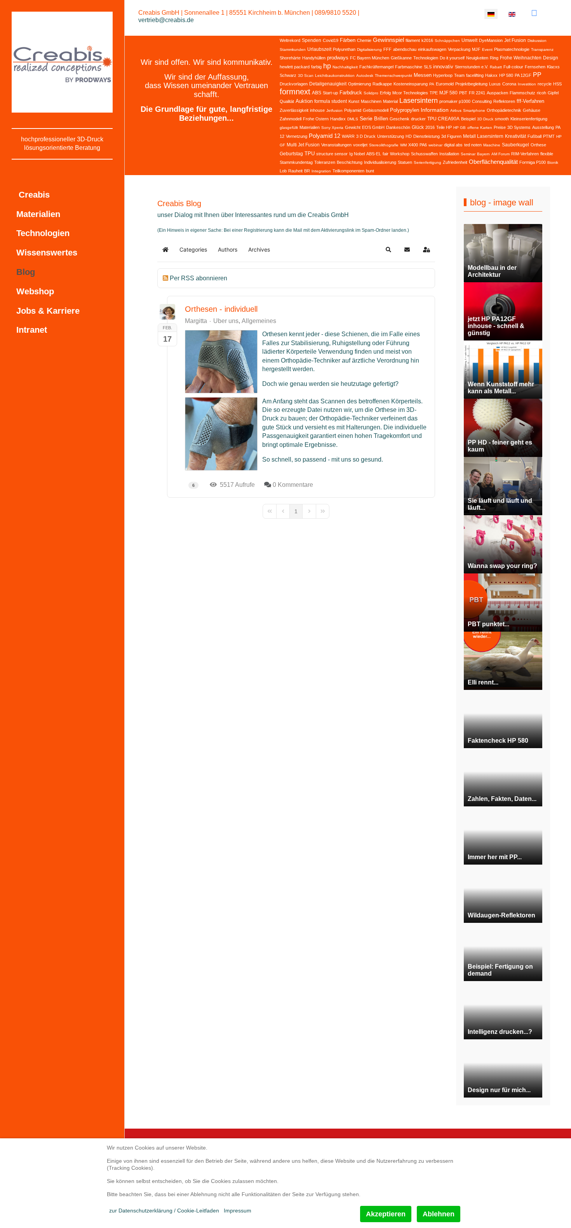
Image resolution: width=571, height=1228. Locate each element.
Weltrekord (290, 40)
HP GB (459, 127)
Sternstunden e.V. (471, 66)
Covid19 (330, 40)
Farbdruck (350, 93)
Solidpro (371, 93)
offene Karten (479, 127)
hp (327, 66)
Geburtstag (291, 153)
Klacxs (553, 66)
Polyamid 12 (324, 135)
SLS (428, 66)
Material (390, 101)
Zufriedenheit (455, 162)
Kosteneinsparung (410, 84)
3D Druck (485, 119)
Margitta (196, 321)
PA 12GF (523, 75)
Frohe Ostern (316, 118)
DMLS (352, 119)
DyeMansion (491, 40)
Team (459, 75)
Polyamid (352, 110)
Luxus (495, 84)
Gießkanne (401, 58)
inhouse (317, 110)
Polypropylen (404, 110)
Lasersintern (418, 100)
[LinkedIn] (534, 13)
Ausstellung (543, 127)
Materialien (309, 127)
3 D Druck (366, 136)
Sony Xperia (332, 127)
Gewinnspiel (388, 39)
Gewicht (352, 127)
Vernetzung (296, 136)
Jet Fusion (515, 40)
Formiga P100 (532, 162)
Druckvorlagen (294, 84)
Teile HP (444, 127)
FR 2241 (477, 92)
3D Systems (519, 127)
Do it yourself (452, 58)
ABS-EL (373, 153)
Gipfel (553, 92)
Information (435, 110)
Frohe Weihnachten (520, 58)
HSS (557, 84)
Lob (283, 170)
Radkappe (382, 84)
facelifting (475, 75)
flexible (546, 153)
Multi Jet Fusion (303, 145)
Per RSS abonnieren (198, 278)
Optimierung (359, 84)
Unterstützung (390, 136)
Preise (500, 127)
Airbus (455, 110)
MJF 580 (448, 93)
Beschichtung (349, 162)
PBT (463, 92)
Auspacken (497, 92)
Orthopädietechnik (504, 110)
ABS (316, 93)
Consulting (482, 101)
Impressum (237, 1210)
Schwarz (288, 75)
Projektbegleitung (471, 84)
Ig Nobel (357, 153)
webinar (435, 145)
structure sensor (332, 153)
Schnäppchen (447, 40)
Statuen (405, 162)
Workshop (399, 153)
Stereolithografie (384, 145)
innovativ (443, 66)
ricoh (541, 92)
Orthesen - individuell (221, 309)
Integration (321, 171)
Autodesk (364, 75)
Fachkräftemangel (376, 66)
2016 (430, 127)
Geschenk (399, 118)
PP (537, 74)
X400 (413, 144)
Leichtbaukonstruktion (335, 75)
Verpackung (459, 49)
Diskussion (537, 40)
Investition (527, 84)
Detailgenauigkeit (327, 84)
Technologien (425, 58)
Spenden (311, 40)
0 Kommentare (293, 484)
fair (385, 153)
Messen (423, 75)
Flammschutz (522, 92)
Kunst (353, 101)
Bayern (483, 154)
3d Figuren (451, 136)
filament (413, 40)
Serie (366, 118)
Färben (347, 40)
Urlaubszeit (319, 49)
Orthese (538, 144)
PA (431, 84)
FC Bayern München (369, 58)
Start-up (330, 92)
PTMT (549, 136)
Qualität (287, 101)
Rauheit (295, 170)
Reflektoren (504, 101)
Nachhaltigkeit (345, 67)
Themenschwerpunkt (393, 75)
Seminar (468, 154)
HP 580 (506, 75)
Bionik (552, 162)
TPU (310, 153)
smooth (502, 118)
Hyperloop (443, 75)
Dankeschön (398, 127)
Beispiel (468, 118)
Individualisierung (380, 162)
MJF (476, 49)
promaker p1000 (454, 101)
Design (550, 58)
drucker (418, 118)
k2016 (427, 40)
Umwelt (469, 40)
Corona (509, 84)
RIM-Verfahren (525, 153)
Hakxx (491, 75)
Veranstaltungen (336, 144)
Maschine (491, 145)
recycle (545, 84)
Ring (494, 58)
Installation (449, 153)
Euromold (445, 84)
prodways (337, 58)
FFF (387, 49)
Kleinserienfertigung (528, 118)
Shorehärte (290, 58)
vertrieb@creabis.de (166, 20)
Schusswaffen (424, 153)
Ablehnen (438, 1214)
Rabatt (496, 67)
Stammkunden (293, 49)
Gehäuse (531, 110)
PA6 (423, 144)
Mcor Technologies (410, 92)
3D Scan (305, 75)
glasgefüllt (289, 127)
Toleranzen (324, 162)
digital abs (453, 144)
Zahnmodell (290, 118)
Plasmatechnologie (511, 49)
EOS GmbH (373, 127)
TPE (434, 92)
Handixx (338, 118)
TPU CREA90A (443, 119)
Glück (418, 127)
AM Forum (500, 154)
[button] (388, 249)
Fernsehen (535, 66)
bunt (370, 170)
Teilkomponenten (348, 170)
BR (307, 170)
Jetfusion (334, 110)
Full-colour (513, 66)
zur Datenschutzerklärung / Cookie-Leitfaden (164, 1210)
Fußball (534, 136)
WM (403, 145)
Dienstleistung (426, 136)
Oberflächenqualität (493, 161)
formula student (330, 101)
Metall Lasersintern (483, 136)
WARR (348, 136)
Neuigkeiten (477, 58)
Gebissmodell (375, 110)
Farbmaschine (408, 66)
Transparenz (542, 49)
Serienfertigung (427, 162)
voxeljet (360, 144)
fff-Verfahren (530, 101)
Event (487, 49)
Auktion (304, 101)
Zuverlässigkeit (294, 110)
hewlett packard (295, 66)
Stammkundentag (296, 162)
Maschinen (371, 101)
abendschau (404, 49)
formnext (295, 91)
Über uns (225, 321)
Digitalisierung (369, 49)
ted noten (473, 144)
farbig (316, 66)
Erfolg (385, 92)
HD (409, 136)
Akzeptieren (386, 1214)
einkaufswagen (432, 49)
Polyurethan (344, 49)
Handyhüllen (314, 58)
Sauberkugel (515, 145)
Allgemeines (259, 321)
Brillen (381, 119)
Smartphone (474, 110)
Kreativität (515, 136)
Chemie (364, 40)
